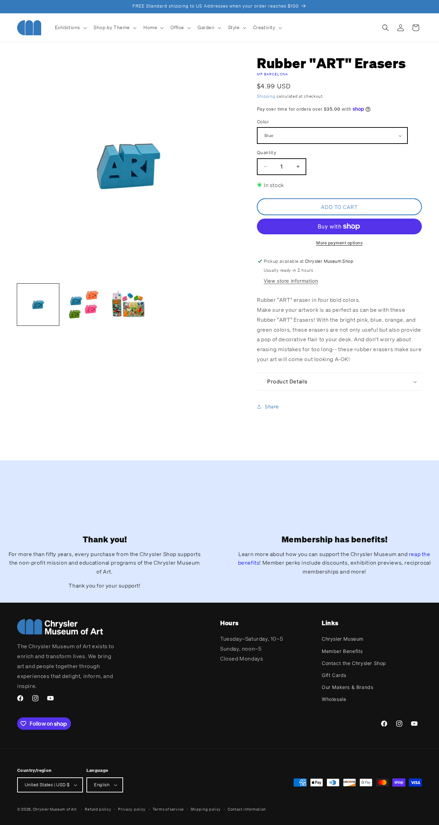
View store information (291, 281)
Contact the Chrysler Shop (354, 663)
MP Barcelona (272, 74)
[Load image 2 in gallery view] (83, 304)
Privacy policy (132, 809)
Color (263, 121)
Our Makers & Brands (347, 687)
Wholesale (334, 699)
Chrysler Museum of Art (55, 809)
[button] (70, 27)
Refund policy (98, 809)
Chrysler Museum (343, 639)
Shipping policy (206, 809)
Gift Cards (334, 675)
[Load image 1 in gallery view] (38, 304)
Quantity (266, 152)
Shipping (266, 96)
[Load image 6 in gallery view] (129, 304)
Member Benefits (342, 651)
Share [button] (272, 406)
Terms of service (168, 809)
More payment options (339, 242)
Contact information (247, 809)
